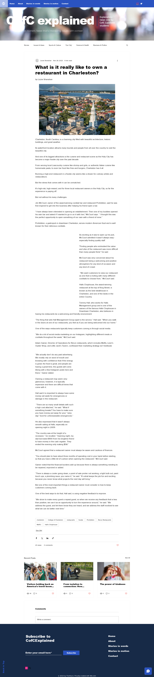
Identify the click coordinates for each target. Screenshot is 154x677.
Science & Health (82, 45)
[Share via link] (53, 515)
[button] (127, 45)
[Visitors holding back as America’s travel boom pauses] (40, 548)
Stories (26, 45)
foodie (81, 497)
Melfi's (39, 502)
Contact (113, 633)
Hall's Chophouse (51, 502)
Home (111, 613)
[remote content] (55, 258)
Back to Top (3, 667)
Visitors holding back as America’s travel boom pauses (40, 562)
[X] (30, 645)
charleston (40, 497)
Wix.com (93, 653)
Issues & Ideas (39, 45)
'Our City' (68, 45)
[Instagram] (137, 3)
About (111, 618)
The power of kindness (112, 561)
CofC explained (50, 20)
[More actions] (117, 60)
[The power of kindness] (113, 548)
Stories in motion (118, 628)
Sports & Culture (55, 45)
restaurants (71, 497)
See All (127, 535)
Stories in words (118, 623)
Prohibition (90, 497)
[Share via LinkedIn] (47, 515)
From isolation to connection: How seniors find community (76, 562)
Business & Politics (100, 45)
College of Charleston (55, 497)
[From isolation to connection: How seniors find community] (77, 548)
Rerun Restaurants (104, 497)
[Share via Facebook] (36, 515)
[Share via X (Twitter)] (42, 515)
